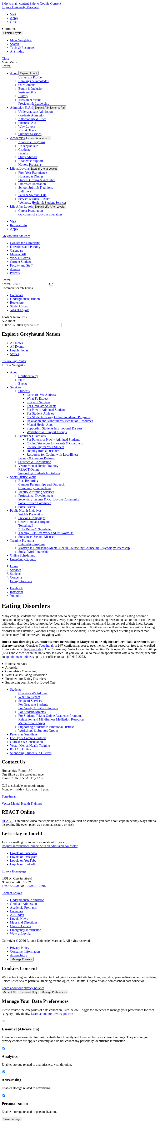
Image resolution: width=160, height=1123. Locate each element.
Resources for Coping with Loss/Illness (52, 454)
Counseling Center (14, 361)
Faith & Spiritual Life (32, 195)
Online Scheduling (22, 555)
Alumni (15, 269)
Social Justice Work (23, 477)
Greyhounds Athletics (16, 236)
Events (22, 383)
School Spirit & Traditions (35, 187)
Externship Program (31, 544)
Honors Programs (29, 164)
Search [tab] (14, 44)
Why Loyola (26, 126)
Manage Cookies (22, 959)
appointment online (18, 656)
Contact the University (25, 243)
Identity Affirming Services (36, 492)
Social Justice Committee (34, 503)
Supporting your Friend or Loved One (30, 682)
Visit (13, 14)
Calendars (16, 250)
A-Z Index (17, 915)
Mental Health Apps (40, 424)
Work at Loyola (20, 258)
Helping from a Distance (43, 451)
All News (16, 343)
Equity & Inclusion (30, 88)
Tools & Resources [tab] (22, 47)
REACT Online (28, 469)
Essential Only (29, 992)
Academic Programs (31, 142)
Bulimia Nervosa (16, 663)
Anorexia (11, 667)
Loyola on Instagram (23, 857)
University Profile (30, 77)
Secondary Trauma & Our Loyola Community (48, 499)
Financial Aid (27, 123)
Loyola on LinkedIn (23, 864)
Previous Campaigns (31, 518)
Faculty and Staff (21, 265)
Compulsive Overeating (20, 671)
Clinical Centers (20, 926)
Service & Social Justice (34, 199)
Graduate (24, 149)
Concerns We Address (41, 394)
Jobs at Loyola (19, 310)
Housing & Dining (30, 176)
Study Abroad (27, 157)
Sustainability (27, 92)
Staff (21, 380)
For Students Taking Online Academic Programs (58, 417)
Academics (17, 138)
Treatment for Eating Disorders (25, 678)
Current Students (21, 261)
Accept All (9, 992)
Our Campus (26, 85)
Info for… (12, 29)
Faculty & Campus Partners (36, 458)
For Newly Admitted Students (46, 409)
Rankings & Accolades (33, 81)
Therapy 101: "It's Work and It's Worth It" (46, 533)
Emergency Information (25, 930)
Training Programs (22, 540)
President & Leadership (33, 103)
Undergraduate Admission (35, 111)
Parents (15, 273)
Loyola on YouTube (23, 860)
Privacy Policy (19, 947)
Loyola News (19, 918)
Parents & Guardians (32, 436)
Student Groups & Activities (36, 180)
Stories (14, 354)
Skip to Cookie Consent (45, 3)
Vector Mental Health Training (38, 465)
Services (15, 387)
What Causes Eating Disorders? (26, 675)
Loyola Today (19, 350)
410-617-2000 (11, 886)
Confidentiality (28, 376)
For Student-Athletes (40, 413)
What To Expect (37, 398)
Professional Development (35, 495)
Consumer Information (25, 951)
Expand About (28, 73)
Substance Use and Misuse (36, 536)
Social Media (27, 507)
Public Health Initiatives (25, 510)
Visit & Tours (27, 130)
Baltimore (24, 191)
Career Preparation (30, 210)
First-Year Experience (32, 172)
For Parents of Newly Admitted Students (53, 439)
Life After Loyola (21, 206)
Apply (14, 18)
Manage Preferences (54, 992)
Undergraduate (28, 146)
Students (24, 391)
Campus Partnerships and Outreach (41, 484)
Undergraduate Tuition (25, 299)
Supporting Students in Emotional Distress (54, 428)
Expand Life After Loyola (49, 206)
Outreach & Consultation (34, 462)
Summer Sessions (29, 134)
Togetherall (25, 525)
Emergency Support (23, 559)
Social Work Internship (33, 551)
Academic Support (30, 161)
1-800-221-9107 (35, 886)
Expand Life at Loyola (43, 168)
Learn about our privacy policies (23, 988)
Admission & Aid (21, 107)
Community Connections (34, 488)
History (23, 96)
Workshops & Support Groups (47, 432)
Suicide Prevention (30, 514)
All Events (17, 346)
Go (51, 284)
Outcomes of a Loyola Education (40, 214)
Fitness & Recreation (32, 184)
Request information (15, 846)
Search (6, 66)
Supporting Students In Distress (39, 473)
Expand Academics (38, 138)
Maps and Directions (23, 922)
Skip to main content (15, 3)
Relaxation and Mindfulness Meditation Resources (60, 421)
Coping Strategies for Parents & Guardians (55, 443)
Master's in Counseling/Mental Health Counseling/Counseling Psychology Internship (74, 548)
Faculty (23, 153)
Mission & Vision (29, 100)
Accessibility (18, 955)
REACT (7, 821)
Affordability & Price (32, 119)
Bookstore (17, 302)
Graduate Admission (31, 115)
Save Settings (11, 1119)
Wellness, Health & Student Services (42, 202)
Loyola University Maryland (20, 7)
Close (5, 58)
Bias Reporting (28, 480)
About (14, 73)
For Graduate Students (41, 406)
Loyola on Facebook (23, 853)
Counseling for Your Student (45, 447)
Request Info (18, 225)
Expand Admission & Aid (50, 107)
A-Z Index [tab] (17, 51)
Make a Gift (18, 254)
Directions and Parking (25, 246)
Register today (33, 649)
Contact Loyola (12, 893)
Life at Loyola (19, 168)
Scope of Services (38, 402)
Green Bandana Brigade (34, 522)
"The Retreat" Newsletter (35, 529)
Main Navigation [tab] (21, 40)
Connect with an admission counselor (53, 846)
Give (13, 21)
